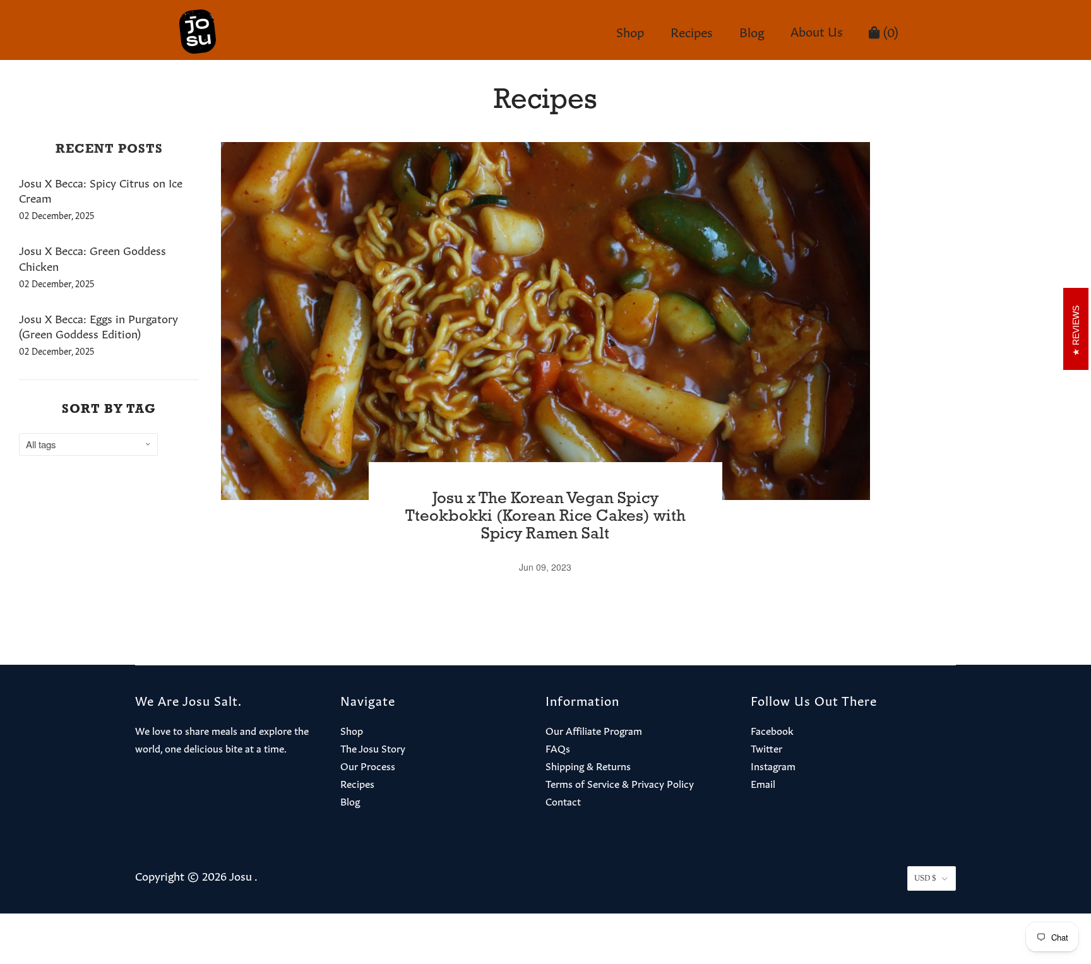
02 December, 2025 (56, 214)
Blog (752, 31)
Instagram (773, 765)
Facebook (772, 730)
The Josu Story (372, 747)
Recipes (692, 31)
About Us (816, 30)
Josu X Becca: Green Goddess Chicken (92, 257)
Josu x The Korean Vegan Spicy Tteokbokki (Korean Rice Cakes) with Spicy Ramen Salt (545, 517)
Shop (630, 31)
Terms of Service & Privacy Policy (620, 783)
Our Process (367, 765)
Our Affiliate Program (594, 730)
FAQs (558, 747)
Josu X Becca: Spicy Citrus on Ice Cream (100, 190)
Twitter (766, 747)
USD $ (925, 878)
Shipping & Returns (588, 765)
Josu (240, 875)
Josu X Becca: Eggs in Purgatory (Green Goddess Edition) (98, 325)
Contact (563, 800)
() (889, 31)
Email (763, 783)
